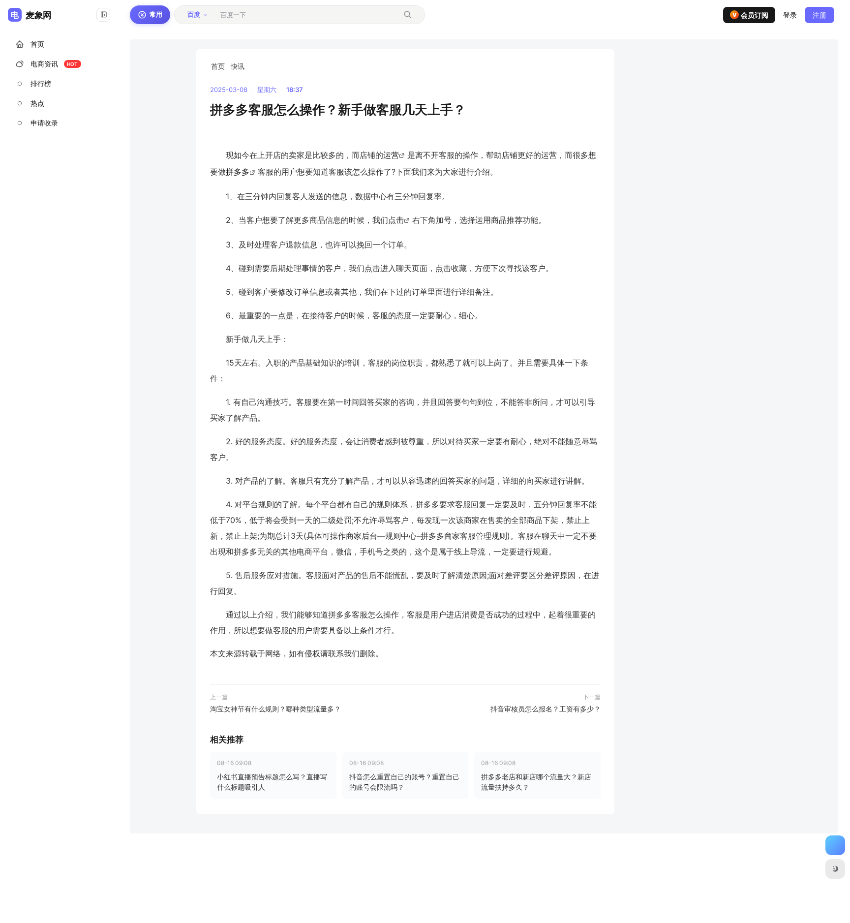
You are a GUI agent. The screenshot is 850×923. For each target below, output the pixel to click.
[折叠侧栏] (103, 15)
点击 (396, 220)
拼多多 (237, 172)
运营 (391, 155)
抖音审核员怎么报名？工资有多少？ (545, 709)
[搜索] (408, 15)
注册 (819, 15)
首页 (218, 66)
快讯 (237, 66)
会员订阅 (750, 15)
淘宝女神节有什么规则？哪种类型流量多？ (275, 709)
